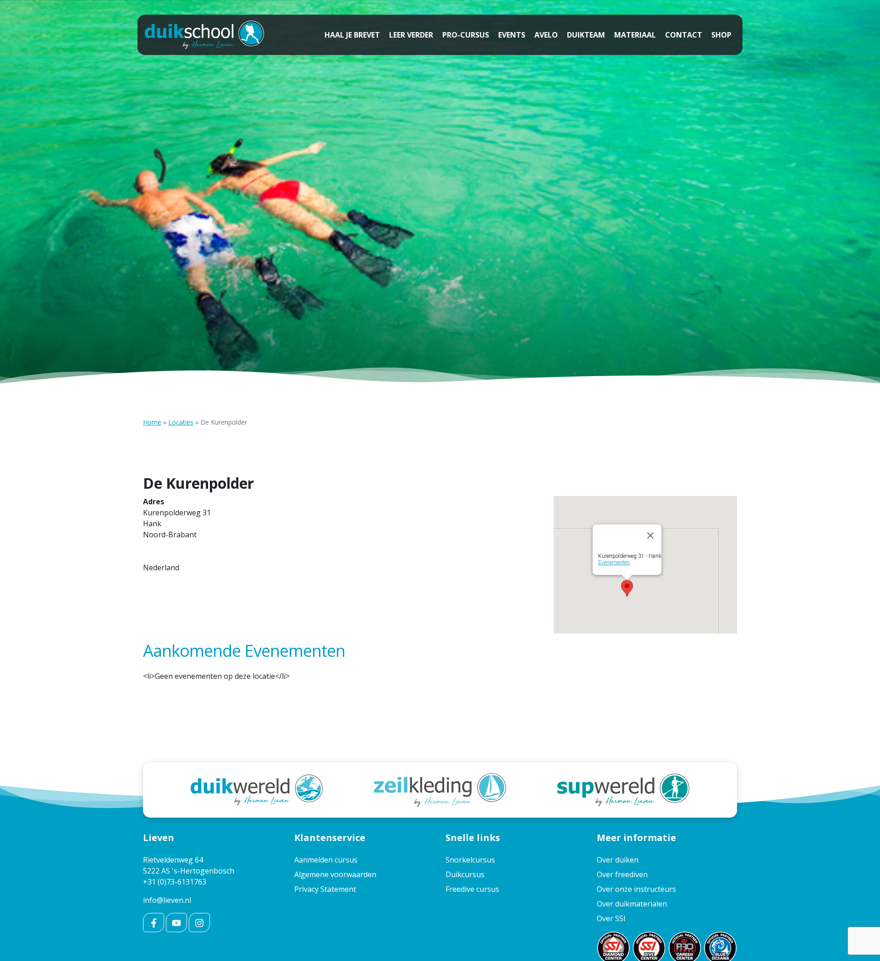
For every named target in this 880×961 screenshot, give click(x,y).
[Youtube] (176, 922)
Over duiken (617, 860)
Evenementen (614, 562)
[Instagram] (199, 922)
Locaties (180, 422)
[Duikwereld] (257, 789)
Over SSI (611, 918)
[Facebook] (153, 922)
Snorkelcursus (470, 860)
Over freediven (622, 874)
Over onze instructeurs (636, 889)
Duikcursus (465, 874)
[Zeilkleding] (440, 789)
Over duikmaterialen (632, 904)
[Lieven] (204, 34)
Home (152, 422)
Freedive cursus (472, 889)
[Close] (650, 535)
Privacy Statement (325, 889)
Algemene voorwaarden (335, 874)
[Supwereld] (623, 789)
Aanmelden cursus (326, 860)
